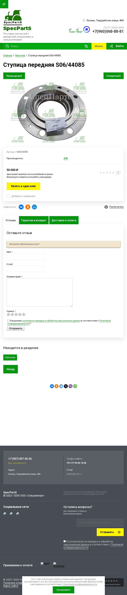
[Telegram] (61, 386)
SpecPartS (17, 28)
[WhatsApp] (75, 386)
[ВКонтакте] (21, 206)
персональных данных (76, 544)
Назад (11, 369)
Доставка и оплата (64, 220)
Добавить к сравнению (23, 196)
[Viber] (70, 386)
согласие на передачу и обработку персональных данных (51, 320)
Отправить (107, 532)
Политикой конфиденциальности (80, 584)
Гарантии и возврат (33, 220)
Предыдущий (14, 75)
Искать (99, 46)
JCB (66, 158)
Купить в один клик (23, 186)
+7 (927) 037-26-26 (20, 458)
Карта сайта (10, 585)
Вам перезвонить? (17, 463)
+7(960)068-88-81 (108, 31)
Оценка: (11, 311)
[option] (49, 112)
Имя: (10, 252)
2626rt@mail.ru (74, 474)
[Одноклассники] (27, 206)
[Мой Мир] (34, 206)
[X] (66, 386)
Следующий (113, 75)
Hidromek (10, 357)
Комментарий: (14, 276)
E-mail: (10, 264)
